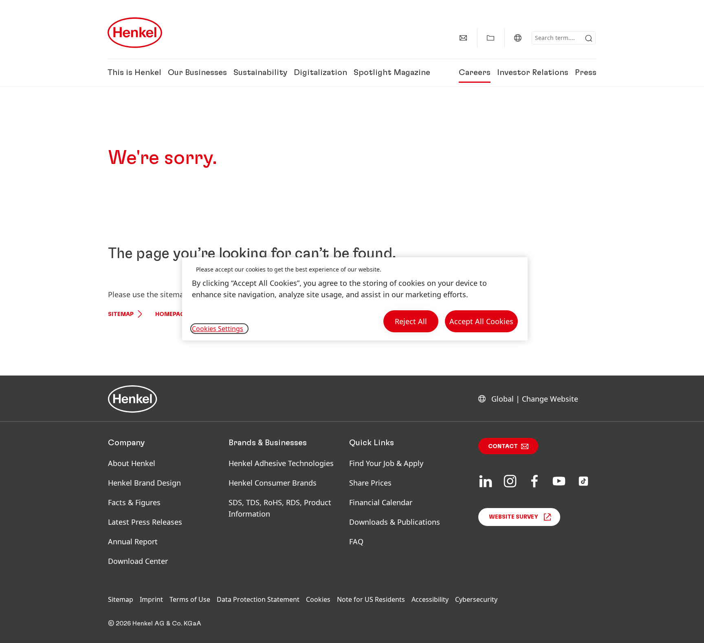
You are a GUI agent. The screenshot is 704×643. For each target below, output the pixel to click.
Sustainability (260, 72)
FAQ (356, 541)
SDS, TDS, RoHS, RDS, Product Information (280, 508)
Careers (475, 72)
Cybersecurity (476, 599)
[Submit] (588, 38)
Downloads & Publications (394, 522)
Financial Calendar (380, 502)
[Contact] (463, 38)
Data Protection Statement (258, 599)
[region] (355, 299)
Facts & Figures (134, 502)
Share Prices (370, 483)
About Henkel (131, 463)
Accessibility (430, 599)
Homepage (171, 314)
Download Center (138, 561)
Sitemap (121, 314)
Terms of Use (189, 599)
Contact (503, 446)
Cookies (318, 599)
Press (585, 72)
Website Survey (513, 517)
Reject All (411, 321)
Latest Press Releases (145, 522)
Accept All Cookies (481, 321)
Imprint (151, 599)
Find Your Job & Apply (386, 463)
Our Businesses (197, 72)
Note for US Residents (371, 599)
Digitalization (320, 72)
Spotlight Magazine (392, 72)
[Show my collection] (490, 38)
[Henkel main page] (135, 32)
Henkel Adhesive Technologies (281, 463)
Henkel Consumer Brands (273, 483)
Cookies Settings (217, 328)
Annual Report (133, 541)
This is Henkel (134, 72)
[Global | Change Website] (518, 38)
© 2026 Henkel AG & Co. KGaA (154, 623)
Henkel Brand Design (144, 483)
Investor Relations (532, 72)
